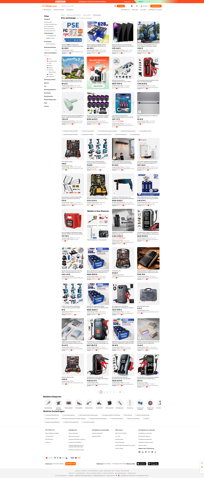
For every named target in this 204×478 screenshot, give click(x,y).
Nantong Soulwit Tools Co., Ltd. (94, 204)
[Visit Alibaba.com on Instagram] (149, 452)
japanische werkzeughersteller (53, 422)
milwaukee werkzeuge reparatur (128, 131)
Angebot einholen (96, 436)
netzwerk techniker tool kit (52, 418)
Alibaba (63, 15)
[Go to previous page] (97, 392)
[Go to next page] (123, 392)
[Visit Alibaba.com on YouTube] (152, 452)
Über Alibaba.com (50, 430)
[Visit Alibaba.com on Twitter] (146, 452)
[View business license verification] (116, 475)
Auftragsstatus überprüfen (145, 439)
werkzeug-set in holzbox (87, 134)
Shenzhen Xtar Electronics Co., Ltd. (146, 204)
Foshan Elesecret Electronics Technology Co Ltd (73, 87)
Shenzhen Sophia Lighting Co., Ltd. (145, 122)
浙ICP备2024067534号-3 (142, 475)
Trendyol (117, 470)
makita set (146, 418)
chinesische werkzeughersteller (71, 422)
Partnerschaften (142, 445)
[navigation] (51, 203)
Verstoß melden (119, 448)
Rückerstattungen (119, 442)
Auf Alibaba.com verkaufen (145, 433)
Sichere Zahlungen (73, 433)
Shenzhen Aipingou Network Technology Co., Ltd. (148, 87)
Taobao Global (107, 470)
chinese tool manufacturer (134, 418)
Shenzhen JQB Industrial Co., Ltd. (70, 239)
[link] (202, 463)
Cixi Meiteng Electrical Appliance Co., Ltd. (72, 122)
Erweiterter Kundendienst (75, 442)
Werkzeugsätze (87, 15)
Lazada (100, 470)
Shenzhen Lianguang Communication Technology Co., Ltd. (123, 125)
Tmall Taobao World (93, 470)
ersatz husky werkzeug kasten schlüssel (108, 131)
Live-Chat (117, 436)
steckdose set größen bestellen (71, 131)
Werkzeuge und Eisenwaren (74, 15)
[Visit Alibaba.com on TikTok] (155, 452)
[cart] (137, 6)
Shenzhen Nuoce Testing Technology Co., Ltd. (73, 51)
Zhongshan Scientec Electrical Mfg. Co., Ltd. (123, 168)
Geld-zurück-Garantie (74, 436)
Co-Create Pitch (49, 436)
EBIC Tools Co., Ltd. (91, 168)
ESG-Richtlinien (49, 439)
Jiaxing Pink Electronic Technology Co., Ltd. (72, 168)
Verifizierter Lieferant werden (145, 442)
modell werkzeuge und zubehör (71, 134)
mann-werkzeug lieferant (69, 415)
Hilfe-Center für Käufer (121, 433)
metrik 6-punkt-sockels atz (117, 418)
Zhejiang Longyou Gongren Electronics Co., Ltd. (73, 204)
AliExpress (77, 470)
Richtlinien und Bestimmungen (76, 449)
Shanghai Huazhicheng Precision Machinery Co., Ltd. (73, 277)
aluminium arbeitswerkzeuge (142, 415)
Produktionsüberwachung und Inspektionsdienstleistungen (76, 446)
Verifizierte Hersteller (97, 433)
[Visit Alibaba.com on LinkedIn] (143, 452)
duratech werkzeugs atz (121, 134)
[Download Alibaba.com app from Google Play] (153, 463)
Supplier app (100, 463)
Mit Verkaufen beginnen (144, 436)
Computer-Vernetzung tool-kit (104, 134)
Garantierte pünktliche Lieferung (77, 439)
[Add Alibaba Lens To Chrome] (70, 463)
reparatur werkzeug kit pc (88, 131)
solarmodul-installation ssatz (52, 415)
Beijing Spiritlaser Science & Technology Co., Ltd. (123, 242)
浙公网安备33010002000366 (128, 475)
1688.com (84, 470)
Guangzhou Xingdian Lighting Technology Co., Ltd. (98, 122)
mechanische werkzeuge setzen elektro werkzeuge (73, 418)
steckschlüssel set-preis (145, 131)
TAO (113, 470)
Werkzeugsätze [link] (97, 15)
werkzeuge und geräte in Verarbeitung (111, 415)
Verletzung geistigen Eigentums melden (125, 445)
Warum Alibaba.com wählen (52, 433)
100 (120, 392)
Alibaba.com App (130, 463)
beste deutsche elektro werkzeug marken (88, 415)
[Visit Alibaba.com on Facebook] (139, 452)
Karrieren (47, 442)
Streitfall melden (119, 439)
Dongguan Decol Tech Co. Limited (120, 87)
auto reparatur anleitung (88, 422)
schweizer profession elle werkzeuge (98, 418)
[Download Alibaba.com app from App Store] (141, 463)
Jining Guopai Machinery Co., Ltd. (145, 51)
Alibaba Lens (48, 463)
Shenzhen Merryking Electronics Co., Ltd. (147, 168)
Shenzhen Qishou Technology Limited (96, 51)
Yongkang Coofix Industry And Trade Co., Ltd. (123, 204)
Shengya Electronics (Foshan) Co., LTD (121, 51)
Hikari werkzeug (128, 415)
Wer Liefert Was (125, 470)
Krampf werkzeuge (135, 134)
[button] (115, 6)
